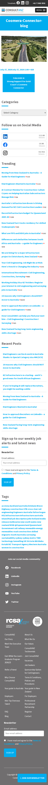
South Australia (18, 534)
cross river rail (34, 509)
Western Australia (37, 544)
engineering (7, 512)
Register (28, 711)
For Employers (31, 696)
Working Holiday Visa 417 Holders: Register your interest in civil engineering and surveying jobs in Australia (24, 286)
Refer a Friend (10, 669)
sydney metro (29, 538)
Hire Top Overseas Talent (12, 702)
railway (21, 528)
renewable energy (34, 528)
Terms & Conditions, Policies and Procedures (33, 680)
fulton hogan (39, 512)
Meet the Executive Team (13, 645)
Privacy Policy (23, 473)
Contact (28, 716)
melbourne (14, 521)
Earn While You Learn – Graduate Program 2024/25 (14, 659)
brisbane (32, 505)
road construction (22, 531)
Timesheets (11, 3)
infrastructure (13, 515)
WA (36, 541)
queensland (23, 525)
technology (7, 541)
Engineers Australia (22, 512)
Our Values (29, 643)
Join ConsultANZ (32, 656)
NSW (12, 525)
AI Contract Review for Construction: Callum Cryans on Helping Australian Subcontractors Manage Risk (23, 193)
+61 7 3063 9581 (39, 3)
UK (25, 541)
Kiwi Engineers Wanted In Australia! (21, 183)
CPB (25, 509)
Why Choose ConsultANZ (10, 679)
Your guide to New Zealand (32, 690)
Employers (9, 696)
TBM (38, 538)
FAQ (6, 711)
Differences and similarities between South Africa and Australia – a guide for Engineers (22, 243)
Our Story (9, 639)
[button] (41, 10)
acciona (5, 505)
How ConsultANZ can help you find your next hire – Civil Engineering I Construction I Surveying (23, 319)
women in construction (13, 547)
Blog (7, 716)
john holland (33, 518)
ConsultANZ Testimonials (30, 650)
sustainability (8, 538)
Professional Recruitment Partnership (30, 704)
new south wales (28, 521)
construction (16, 509)
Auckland (14, 505)
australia (23, 505)
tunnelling (18, 541)
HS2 (3, 515)
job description (19, 518)
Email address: (8, 458)
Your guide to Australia (14, 688)
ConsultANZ (10, 634)
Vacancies (29, 660)
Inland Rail (7, 518)
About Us (29, 634)
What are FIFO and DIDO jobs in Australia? (24, 233)
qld (16, 525)
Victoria (30, 541)
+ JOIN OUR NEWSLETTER (32, 778)
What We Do (30, 639)
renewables (7, 531)
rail (15, 528)
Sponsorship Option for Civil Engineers (33, 671)
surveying (31, 534)
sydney (18, 538)
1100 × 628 (29, 69)
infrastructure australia (31, 515)
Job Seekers (30, 665)
